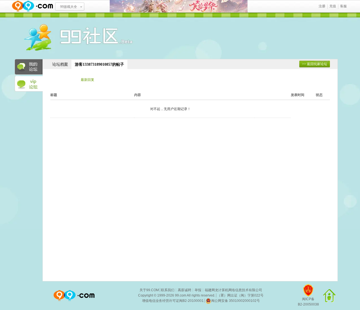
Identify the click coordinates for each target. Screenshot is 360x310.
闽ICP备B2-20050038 (308, 301)
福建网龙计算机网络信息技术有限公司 (233, 290)
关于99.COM (149, 290)
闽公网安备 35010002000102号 (235, 301)
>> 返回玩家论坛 (314, 64)
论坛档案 (60, 64)
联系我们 (167, 290)
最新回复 (87, 80)
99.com (180, 295)
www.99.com (32, 6)
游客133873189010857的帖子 (99, 64)
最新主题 (62, 80)
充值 (332, 6)
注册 (322, 6)
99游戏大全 (68, 7)
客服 (343, 6)
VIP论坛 (29, 84)
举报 (198, 290)
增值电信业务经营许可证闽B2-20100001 (173, 301)
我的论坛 (29, 67)
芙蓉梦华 (179, 6)
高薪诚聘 (184, 290)
